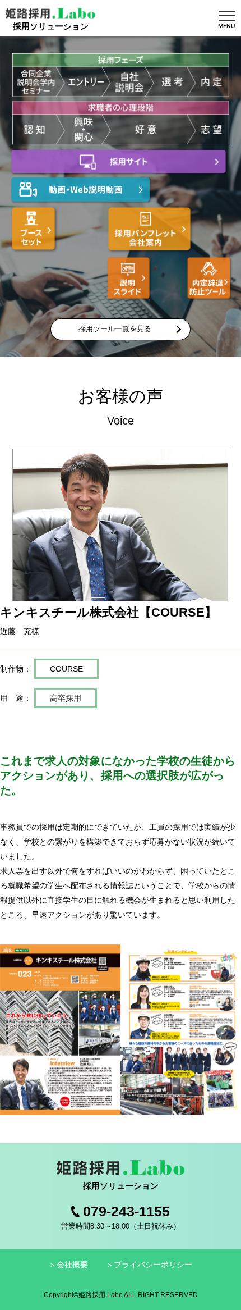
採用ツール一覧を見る (114, 329)
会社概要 (72, 1264)
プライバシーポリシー (153, 1264)
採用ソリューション (51, 26)
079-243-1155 (126, 1211)
